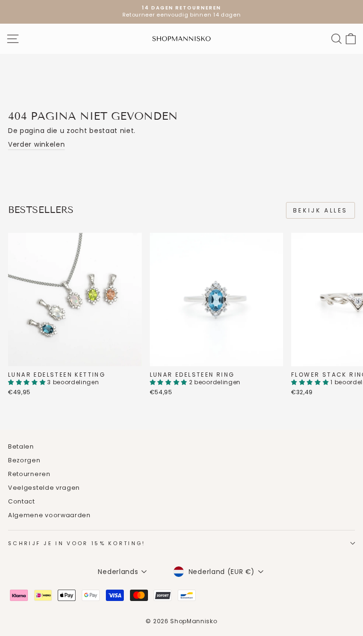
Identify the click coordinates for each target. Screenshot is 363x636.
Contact (21, 501)
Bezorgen (24, 460)
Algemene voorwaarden (49, 515)
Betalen (21, 446)
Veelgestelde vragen (44, 488)
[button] (27, 382)
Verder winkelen (36, 144)
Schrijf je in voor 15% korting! (77, 543)
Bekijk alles (320, 210)
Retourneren (29, 474)
